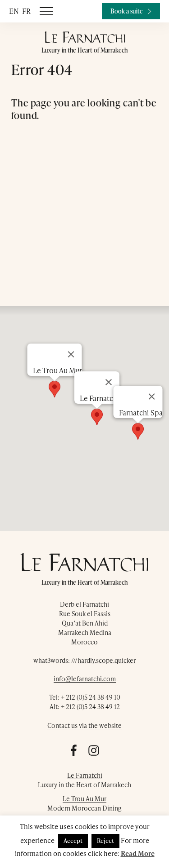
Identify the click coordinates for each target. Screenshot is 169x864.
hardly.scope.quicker (107, 660)
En (14, 11)
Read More (138, 853)
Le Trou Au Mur (84, 798)
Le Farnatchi (84, 775)
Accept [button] (73, 841)
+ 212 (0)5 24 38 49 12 (90, 706)
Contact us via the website (84, 725)
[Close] (151, 396)
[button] (137, 431)
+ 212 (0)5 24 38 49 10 (90, 697)
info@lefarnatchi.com (85, 678)
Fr (26, 11)
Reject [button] (105, 841)
